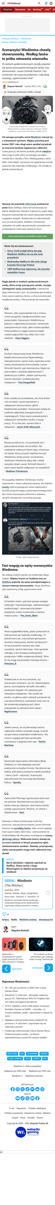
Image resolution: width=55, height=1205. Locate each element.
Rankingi (37, 9)
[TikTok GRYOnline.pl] (27, 1089)
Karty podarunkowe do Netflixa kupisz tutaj (27, 236)
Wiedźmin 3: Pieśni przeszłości (27, 1066)
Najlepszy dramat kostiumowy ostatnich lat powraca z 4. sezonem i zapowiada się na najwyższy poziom (26, 1023)
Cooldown (32, 1054)
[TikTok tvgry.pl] (22, 1098)
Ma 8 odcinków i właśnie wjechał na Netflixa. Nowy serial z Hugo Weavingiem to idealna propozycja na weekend (27, 867)
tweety (5, 487)
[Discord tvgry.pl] (32, 1098)
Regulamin (21, 1108)
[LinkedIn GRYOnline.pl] (37, 1089)
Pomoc (40, 1117)
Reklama (46, 1113)
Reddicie (6, 582)
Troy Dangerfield (26, 382)
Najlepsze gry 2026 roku (15, 1071)
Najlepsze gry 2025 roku (40, 1071)
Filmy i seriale (15, 1058)
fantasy (5, 919)
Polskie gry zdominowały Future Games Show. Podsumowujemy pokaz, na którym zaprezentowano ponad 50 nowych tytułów (27, 1034)
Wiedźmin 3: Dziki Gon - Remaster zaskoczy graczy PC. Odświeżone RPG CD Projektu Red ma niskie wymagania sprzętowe (27, 998)
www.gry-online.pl (10, 38)
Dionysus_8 (10, 663)
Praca (22, 1117)
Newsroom (20, 9)
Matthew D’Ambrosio (17, 471)
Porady (44, 1054)
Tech (27, 1058)
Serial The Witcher (27, 893)
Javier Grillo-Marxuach (28, 427)
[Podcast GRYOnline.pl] (32, 1089)
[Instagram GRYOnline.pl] (18, 1089)
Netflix (14, 919)
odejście (46, 151)
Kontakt (31, 1117)
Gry (29, 9)
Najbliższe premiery (34, 1076)
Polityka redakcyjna (37, 1108)
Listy (47, 9)
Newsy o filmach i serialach (14, 42)
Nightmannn (10, 711)
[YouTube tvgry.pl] (18, 1098)
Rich (21, 812)
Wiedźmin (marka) (28, 919)
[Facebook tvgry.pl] (37, 1098)
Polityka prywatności (14, 1113)
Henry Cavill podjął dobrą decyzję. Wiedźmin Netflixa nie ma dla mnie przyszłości (25, 254)
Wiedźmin (36, 137)
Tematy (36, 1058)
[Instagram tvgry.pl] (27, 1098)
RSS (45, 1058)
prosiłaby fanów (22, 828)
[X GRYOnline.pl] (22, 1089)
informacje (30, 204)
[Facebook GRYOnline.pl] (13, 1089)
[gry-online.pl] (13, 3)
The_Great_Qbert (29, 615)
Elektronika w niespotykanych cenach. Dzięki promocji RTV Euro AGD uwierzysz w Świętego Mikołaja (14, 956)
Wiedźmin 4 (17, 1076)
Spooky (17, 782)
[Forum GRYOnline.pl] (42, 1089)
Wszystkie (12, 1054)
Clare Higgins (22, 338)
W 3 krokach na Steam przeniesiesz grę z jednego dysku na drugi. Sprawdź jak (41, 956)
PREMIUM (7, 9)
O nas (11, 1108)
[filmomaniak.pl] (10, 82)
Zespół (15, 1117)
